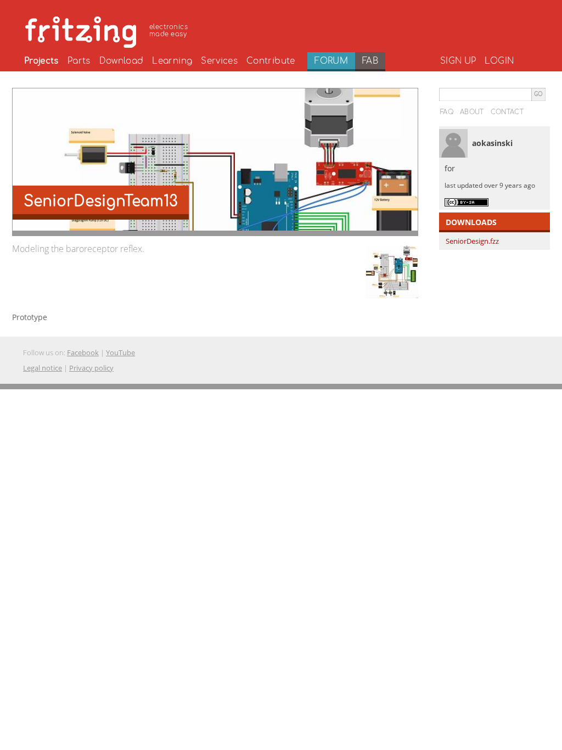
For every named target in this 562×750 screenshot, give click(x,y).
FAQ (446, 112)
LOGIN (499, 61)
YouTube (120, 352)
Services (219, 61)
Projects (41, 61)
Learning (172, 61)
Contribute (270, 61)
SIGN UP (458, 61)
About (472, 112)
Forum (331, 61)
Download (121, 61)
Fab (370, 61)
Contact (507, 112)
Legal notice (42, 368)
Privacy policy (91, 368)
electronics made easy (168, 30)
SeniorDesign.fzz (472, 241)
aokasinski (492, 143)
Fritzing (108, 30)
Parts (79, 61)
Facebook (83, 352)
